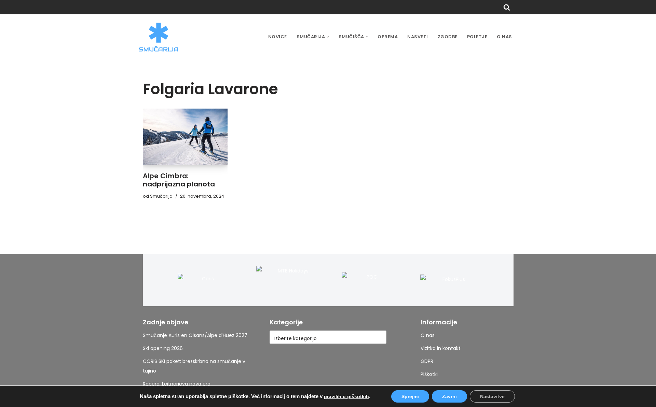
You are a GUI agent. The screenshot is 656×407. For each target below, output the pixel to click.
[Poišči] (506, 7)
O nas (504, 36)
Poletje (477, 36)
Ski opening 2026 (163, 348)
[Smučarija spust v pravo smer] (158, 37)
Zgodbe (447, 36)
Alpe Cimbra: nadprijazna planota (179, 180)
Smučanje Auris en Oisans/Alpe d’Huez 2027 (195, 335)
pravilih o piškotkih (346, 396)
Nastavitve (492, 396)
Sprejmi (410, 396)
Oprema (388, 36)
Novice (277, 36)
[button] (328, 37)
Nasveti (417, 36)
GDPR (427, 361)
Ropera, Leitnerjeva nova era (176, 383)
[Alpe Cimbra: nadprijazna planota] (185, 137)
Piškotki (429, 374)
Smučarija (161, 196)
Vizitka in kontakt (441, 348)
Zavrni (449, 396)
